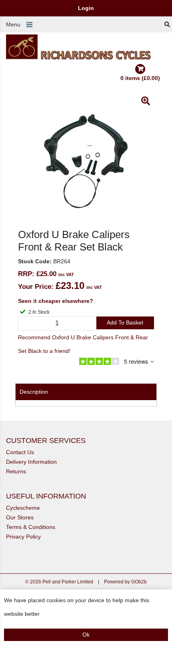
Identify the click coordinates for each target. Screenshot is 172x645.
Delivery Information (31, 462)
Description (34, 392)
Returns (16, 471)
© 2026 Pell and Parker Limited (59, 582)
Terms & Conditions (30, 527)
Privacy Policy (23, 536)
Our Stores (20, 517)
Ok (86, 634)
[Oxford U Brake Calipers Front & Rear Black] (86, 160)
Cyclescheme (23, 508)
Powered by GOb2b (125, 582)
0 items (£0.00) (140, 78)
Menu (13, 24)
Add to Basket (125, 322)
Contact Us (20, 452)
